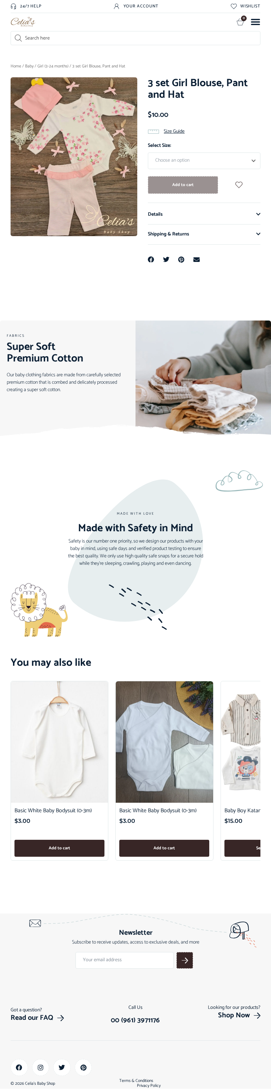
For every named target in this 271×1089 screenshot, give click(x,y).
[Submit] (184, 960)
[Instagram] (40, 1067)
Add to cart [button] (59, 848)
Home (16, 66)
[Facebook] (19, 1067)
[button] (255, 21)
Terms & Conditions (136, 1080)
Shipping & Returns (168, 234)
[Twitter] (62, 1067)
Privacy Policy (149, 1085)
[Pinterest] (83, 1067)
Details (155, 214)
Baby (29, 66)
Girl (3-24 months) (52, 66)
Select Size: (159, 146)
